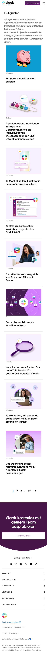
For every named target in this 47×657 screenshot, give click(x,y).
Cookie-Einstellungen (10, 633)
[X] (26, 564)
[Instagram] (16, 564)
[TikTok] (36, 564)
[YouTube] (31, 564)
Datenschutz (7, 627)
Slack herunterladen (10, 622)
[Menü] (43, 3)
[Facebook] (21, 564)
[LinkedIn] (11, 564)
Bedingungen (20, 627)
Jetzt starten (32, 3)
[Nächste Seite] (35, 491)
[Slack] (8, 3)
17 (29, 491)
